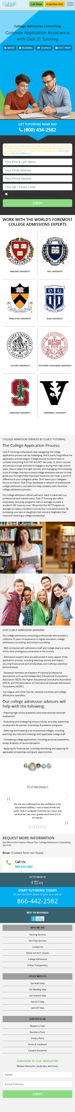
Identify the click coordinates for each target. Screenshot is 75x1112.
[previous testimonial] (8, 796)
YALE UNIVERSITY (55, 271)
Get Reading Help (37, 989)
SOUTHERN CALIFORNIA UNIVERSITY (55, 365)
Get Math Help (38, 983)
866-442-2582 (37, 901)
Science (45, 47)
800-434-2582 (24, 867)
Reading (27, 47)
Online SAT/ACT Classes (37, 953)
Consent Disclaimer (37, 1050)
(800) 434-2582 (39, 129)
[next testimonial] (67, 796)
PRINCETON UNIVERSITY (20, 318)
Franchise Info (54, 4)
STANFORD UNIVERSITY (20, 412)
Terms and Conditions (19, 153)
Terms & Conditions (37, 1044)
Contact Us (37, 946)
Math (10, 47)
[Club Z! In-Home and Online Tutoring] (9, 4)
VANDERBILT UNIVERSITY (55, 412)
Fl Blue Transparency (37, 965)
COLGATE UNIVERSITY (20, 365)
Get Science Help (37, 995)
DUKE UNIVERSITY (55, 318)
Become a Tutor (37, 1032)
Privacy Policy (64, 151)
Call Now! (36, 4)
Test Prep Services (37, 940)
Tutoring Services (37, 934)
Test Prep (64, 47)
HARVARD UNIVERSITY (20, 271)
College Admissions (37, 959)
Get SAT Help (37, 1007)
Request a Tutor (37, 1025)
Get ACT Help (37, 1001)
